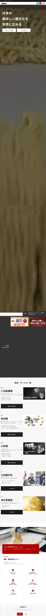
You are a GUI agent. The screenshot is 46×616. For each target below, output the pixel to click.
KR (8, 0)
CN (6, 0)
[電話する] (40, 3)
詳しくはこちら (12, 406)
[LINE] (37, 3)
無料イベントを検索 (9, 30)
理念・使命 (24, 30)
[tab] (20, 614)
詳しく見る (12, 488)
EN (4, 0)
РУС (10, 0)
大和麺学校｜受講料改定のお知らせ (35, 313)
